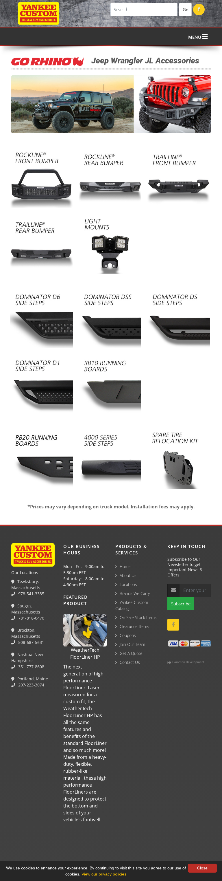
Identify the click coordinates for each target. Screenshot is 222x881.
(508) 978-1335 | (91, 850)
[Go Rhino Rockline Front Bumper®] (41, 177)
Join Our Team (132, 644)
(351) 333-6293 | (127, 850)
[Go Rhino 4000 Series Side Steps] (110, 458)
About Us (128, 575)
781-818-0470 (30, 618)
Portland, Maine (32, 679)
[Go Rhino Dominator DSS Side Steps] (110, 317)
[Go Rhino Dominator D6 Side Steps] (41, 317)
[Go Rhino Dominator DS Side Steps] (178, 317)
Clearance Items (134, 626)
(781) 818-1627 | (54, 850)
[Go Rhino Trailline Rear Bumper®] (41, 243)
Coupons (128, 635)
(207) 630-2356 (161, 850)
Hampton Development (187, 662)
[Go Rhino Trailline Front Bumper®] (178, 177)
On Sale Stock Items (138, 617)
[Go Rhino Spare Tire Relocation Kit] (178, 458)
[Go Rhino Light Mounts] (110, 243)
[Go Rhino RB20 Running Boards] (41, 458)
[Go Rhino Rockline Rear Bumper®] (110, 177)
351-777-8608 (30, 666)
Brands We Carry (135, 593)
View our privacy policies (104, 874)
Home (125, 566)
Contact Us (130, 662)
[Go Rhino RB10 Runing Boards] (110, 383)
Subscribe (180, 604)
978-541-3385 (30, 593)
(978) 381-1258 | (18, 850)
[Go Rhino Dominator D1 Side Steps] (41, 383)
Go (185, 9)
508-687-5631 (30, 642)
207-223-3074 (30, 685)
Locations (128, 584)
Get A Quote (131, 653)
